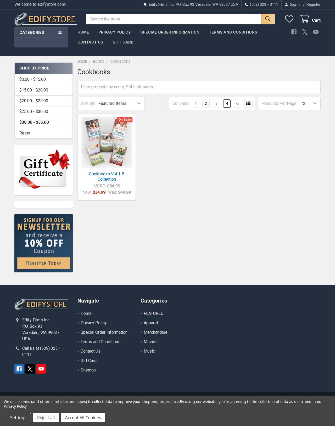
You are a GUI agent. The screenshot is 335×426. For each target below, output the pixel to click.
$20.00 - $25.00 (33, 100)
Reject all (46, 417)
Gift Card (123, 42)
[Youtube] (316, 32)
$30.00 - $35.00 (34, 122)
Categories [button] (31, 32)
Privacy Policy (114, 32)
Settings (18, 417)
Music (149, 351)
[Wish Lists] (290, 19)
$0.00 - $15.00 (32, 79)
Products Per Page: (279, 103)
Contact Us (90, 42)
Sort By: (88, 103)
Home (83, 32)
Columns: (180, 103)
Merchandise (156, 332)
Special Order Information (169, 32)
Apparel (151, 322)
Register (313, 4)
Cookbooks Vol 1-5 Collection (106, 176)
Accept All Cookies (83, 417)
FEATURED (154, 313)
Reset (24, 133)
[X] (305, 32)
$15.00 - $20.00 (33, 90)
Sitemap (88, 370)
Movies (151, 341)
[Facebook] (294, 32)
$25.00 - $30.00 (33, 111)
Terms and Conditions (233, 32)
